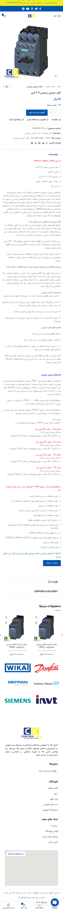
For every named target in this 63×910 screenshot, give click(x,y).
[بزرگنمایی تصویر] (56, 76)
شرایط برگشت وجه (50, 836)
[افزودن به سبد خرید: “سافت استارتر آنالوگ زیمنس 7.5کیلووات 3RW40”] (6, 622)
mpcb (48, 138)
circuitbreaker (37, 138)
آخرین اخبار (53, 842)
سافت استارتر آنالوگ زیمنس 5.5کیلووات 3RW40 (46, 646)
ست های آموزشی (51, 804)
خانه (59, 86)
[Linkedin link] (36, 143)
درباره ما (54, 825)
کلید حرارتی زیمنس (34, 86)
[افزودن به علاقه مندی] (36, 617)
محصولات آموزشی (50, 809)
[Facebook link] (40, 8)
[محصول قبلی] (9, 86)
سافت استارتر (41, 650)
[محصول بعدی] (3, 86)
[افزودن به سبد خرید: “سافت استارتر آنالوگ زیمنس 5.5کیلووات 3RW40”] (36, 622)
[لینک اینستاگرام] (32, 8)
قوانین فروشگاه (52, 831)
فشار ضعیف (50, 86)
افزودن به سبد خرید (37, 112)
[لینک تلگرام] (32, 143)
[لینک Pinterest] (23, 8)
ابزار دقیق (54, 799)
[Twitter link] (36, 8)
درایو (56, 793)
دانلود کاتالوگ (52, 563)
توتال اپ (22, 897)
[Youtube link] (27, 8)
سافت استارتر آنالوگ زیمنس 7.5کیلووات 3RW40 (16, 646)
